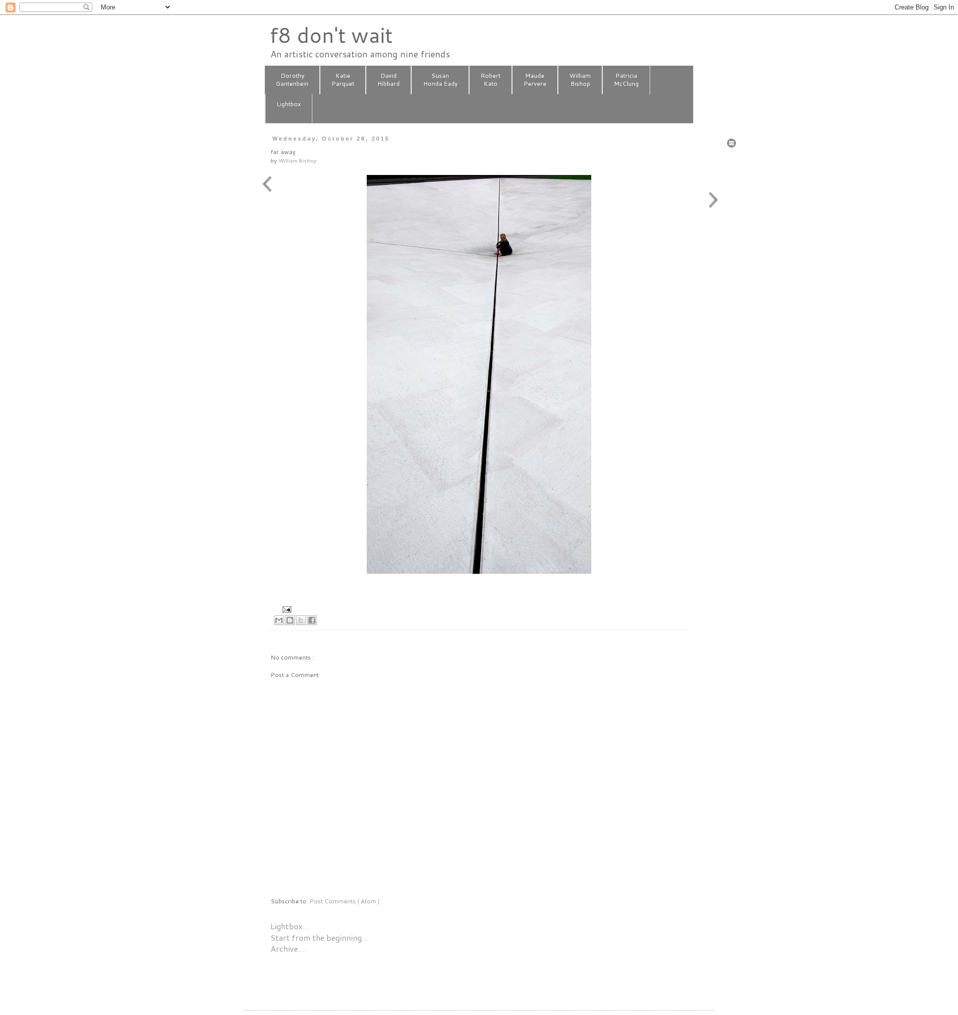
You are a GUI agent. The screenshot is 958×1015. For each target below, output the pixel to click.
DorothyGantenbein (292, 79)
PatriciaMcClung (626, 79)
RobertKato (490, 79)
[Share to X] (301, 620)
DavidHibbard (388, 79)
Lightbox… (290, 926)
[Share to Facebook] (312, 620)
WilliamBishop (580, 79)
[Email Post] (285, 608)
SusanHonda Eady (440, 79)
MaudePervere (534, 79)
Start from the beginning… (319, 937)
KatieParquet (342, 79)
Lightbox (288, 104)
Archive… (287, 948)
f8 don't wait (331, 35)
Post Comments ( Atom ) (344, 901)
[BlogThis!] (290, 620)
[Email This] (279, 620)
